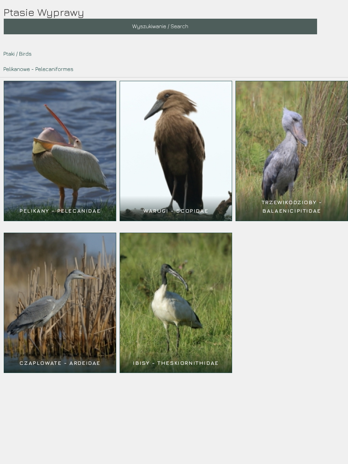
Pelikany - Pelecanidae (60, 211)
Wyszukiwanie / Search (160, 26)
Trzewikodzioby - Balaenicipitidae (292, 206)
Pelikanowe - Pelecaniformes (38, 69)
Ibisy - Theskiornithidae (176, 363)
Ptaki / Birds (17, 54)
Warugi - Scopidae (175, 211)
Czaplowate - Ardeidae (60, 363)
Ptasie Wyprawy (43, 11)
